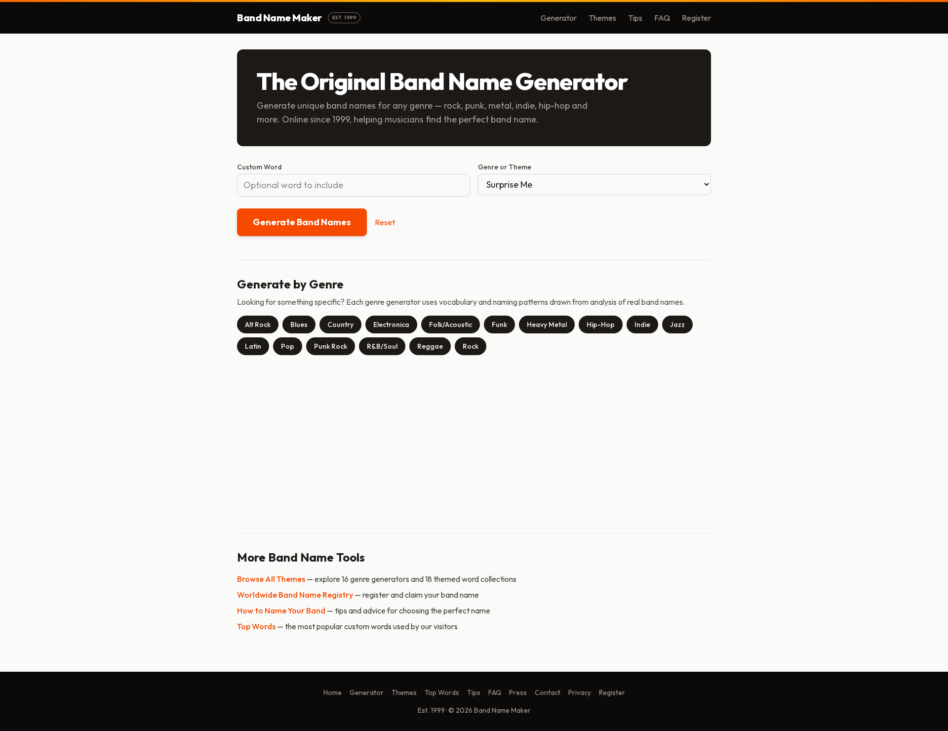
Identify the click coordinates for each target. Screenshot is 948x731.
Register (696, 18)
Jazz (677, 324)
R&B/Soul (382, 346)
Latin (253, 346)
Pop (287, 346)
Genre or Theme (504, 166)
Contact (547, 692)
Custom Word (259, 166)
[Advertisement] (474, 440)
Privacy (579, 692)
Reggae (430, 346)
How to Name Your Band (281, 610)
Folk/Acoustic (450, 324)
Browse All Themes (271, 579)
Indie (642, 324)
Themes (602, 18)
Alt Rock (258, 324)
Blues (299, 324)
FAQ (662, 18)
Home (332, 692)
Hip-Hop (601, 324)
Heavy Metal (547, 324)
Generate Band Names (302, 222)
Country (340, 324)
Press (518, 692)
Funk (499, 324)
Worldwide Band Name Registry (295, 595)
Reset (385, 222)
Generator (559, 18)
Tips (635, 18)
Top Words (256, 626)
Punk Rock (330, 346)
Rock (470, 346)
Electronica (391, 324)
